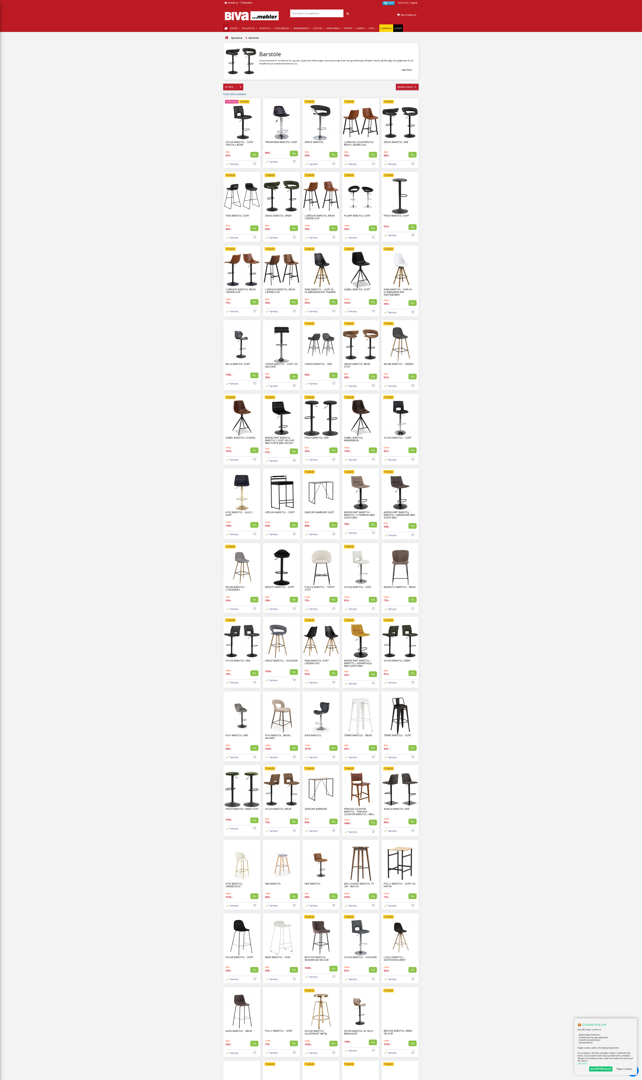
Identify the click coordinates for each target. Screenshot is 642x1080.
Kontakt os (233, 2)
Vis (254, 155)
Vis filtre (229, 86)
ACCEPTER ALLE (600, 1068)
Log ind (413, 2)
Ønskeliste (247, 2)
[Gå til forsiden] (226, 38)
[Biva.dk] (254, 16)
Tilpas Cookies (624, 1068)
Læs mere (582, 1063)
